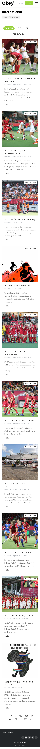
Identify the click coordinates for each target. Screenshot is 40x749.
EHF (19, 28)
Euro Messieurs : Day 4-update (19, 420)
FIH (5, 34)
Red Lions (15, 423)
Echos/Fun (7, 489)
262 (25, 719)
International (18, 34)
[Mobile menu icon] (36, 3)
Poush (24, 742)
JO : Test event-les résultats (18, 285)
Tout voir (8, 28)
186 (9, 719)
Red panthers (16, 84)
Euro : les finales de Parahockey (19, 219)
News (9, 84)
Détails (6, 105)
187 (15, 719)
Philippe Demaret (7, 732)
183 (20, 716)
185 (32, 716)
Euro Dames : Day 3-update (17, 552)
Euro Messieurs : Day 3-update (19, 615)
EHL (27, 28)
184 (26, 716)
